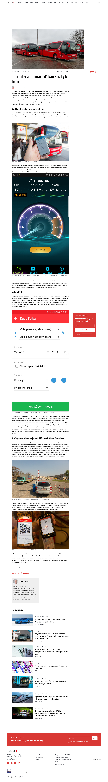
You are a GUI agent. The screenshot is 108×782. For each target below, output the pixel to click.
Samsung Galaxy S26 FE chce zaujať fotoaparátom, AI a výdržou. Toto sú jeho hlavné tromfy (51, 651)
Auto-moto (57, 2)
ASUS (63, 2)
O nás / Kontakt (39, 754)
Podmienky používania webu (61, 757)
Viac (87, 2)
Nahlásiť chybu (15, 573)
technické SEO (11, 777)
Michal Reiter (38, 670)
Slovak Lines (43, 554)
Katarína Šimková (39, 624)
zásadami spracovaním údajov (82, 741)
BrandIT (38, 759)
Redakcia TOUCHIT (39, 641)
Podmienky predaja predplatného (63, 759)
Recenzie (20, 2)
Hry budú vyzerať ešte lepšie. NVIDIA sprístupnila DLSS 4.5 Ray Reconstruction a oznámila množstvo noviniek (50, 713)
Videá (26, 2)
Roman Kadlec (38, 718)
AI (67, 2)
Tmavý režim (95, 759)
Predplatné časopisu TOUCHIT (62, 754)
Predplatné (38, 762)
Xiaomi (50, 2)
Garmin (37, 2)
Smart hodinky (74, 2)
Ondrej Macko (20, 87)
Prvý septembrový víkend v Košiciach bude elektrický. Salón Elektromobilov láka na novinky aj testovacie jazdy (52, 636)
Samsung (43, 2)
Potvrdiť (84, 330)
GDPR (56, 762)
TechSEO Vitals (22, 777)
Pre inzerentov (39, 757)
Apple (31, 2)
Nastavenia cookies (59, 764)
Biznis (81, 2)
